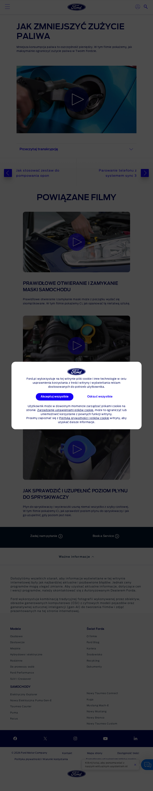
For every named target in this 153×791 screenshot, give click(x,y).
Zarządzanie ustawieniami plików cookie (65, 410)
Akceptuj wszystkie (55, 396)
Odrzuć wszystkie (100, 396)
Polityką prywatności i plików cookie (84, 418)
